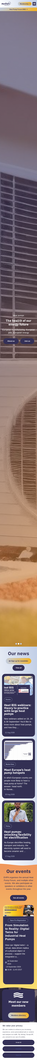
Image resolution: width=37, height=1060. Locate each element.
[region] (18, 1041)
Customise (18, 1048)
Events (8, 699)
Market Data (10, 764)
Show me (18, 337)
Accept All (18, 1042)
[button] (34, 3)
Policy (8, 826)
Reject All (18, 1055)
